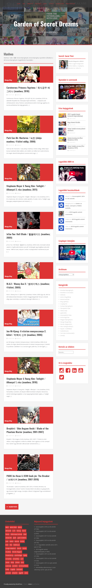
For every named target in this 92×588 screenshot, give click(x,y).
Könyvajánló (65, 315)
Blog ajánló (64, 301)
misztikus (8, 552)
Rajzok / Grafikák (66, 329)
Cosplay (51, 3)
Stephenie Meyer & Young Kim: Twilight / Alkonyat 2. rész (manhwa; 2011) (25, 187)
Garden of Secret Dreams (46, 23)
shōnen (17, 562)
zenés (26, 573)
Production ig (9, 555)
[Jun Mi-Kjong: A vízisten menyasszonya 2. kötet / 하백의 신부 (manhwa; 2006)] (28, 318)
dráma (20, 527)
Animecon (30, 3)
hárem (7, 534)
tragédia (12, 569)
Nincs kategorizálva (66, 326)
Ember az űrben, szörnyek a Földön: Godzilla (73, 206)
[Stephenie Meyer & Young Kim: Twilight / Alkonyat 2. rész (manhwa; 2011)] (28, 172)
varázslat (8, 573)
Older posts (13, 507)
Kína (11, 545)
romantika (9, 559)
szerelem (15, 566)
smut (22, 562)
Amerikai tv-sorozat (66, 292)
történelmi (19, 569)
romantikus (16, 559)
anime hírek (13, 527)
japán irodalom (21, 538)
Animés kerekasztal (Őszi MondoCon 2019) (75, 139)
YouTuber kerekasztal (67, 333)
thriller (7, 569)
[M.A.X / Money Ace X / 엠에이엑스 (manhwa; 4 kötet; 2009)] (28, 270)
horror (24, 531)
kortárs (22, 541)
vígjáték (21, 573)
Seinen (7, 562)
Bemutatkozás (70, 3)
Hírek (63, 311)
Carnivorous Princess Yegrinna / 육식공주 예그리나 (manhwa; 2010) (28, 89)
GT (66, 212)
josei (7, 541)
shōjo (12, 562)
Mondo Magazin (66, 324)
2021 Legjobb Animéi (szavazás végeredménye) (75, 115)
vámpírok (14, 573)
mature (19, 548)
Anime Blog (65, 297)
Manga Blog (8, 80)
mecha (24, 548)
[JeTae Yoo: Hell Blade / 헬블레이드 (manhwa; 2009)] (28, 220)
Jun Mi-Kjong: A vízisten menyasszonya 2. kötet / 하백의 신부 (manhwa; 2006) (26, 333)
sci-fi (22, 559)
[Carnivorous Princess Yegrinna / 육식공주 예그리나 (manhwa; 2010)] (28, 74)
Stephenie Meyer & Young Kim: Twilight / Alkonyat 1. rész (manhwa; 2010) (25, 380)
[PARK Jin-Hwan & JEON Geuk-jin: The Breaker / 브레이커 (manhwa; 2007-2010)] (28, 462)
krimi (7, 545)
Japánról (63, 313)
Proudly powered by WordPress (13, 584)
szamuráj (8, 566)
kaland (11, 541)
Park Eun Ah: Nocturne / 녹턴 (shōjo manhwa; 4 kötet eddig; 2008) (24, 139)
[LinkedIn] (74, 372)
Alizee (30, 584)
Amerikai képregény (66, 290)
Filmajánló (64, 308)
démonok (8, 531)
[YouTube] (80, 372)
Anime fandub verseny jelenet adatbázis (76, 129)
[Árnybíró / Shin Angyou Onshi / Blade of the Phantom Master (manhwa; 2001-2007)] (28, 415)
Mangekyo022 (69, 203)
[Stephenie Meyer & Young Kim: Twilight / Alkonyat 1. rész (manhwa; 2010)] (28, 365)
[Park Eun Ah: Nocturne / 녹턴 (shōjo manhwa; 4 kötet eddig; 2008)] (28, 124)
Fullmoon (18, 95)
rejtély (25, 555)
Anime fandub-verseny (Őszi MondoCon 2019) (76, 147)
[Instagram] (61, 372)
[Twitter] (61, 379)
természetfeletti (23, 566)
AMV (24, 3)
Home (18, 3)
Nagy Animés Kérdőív (74, 122)
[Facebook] (68, 372)
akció (7, 527)
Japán (45, 3)
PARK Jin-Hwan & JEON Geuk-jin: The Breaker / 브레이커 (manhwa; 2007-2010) (28, 477)
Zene (62, 335)
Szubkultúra (60, 3)
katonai (17, 541)
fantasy (19, 531)
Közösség (38, 3)
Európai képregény (66, 306)
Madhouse (16, 545)
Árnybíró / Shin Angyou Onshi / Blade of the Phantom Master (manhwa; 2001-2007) (27, 430)
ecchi (13, 531)
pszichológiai (18, 555)
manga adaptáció (11, 548)
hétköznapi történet (16, 534)
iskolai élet (9, 538)
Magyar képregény (66, 319)
